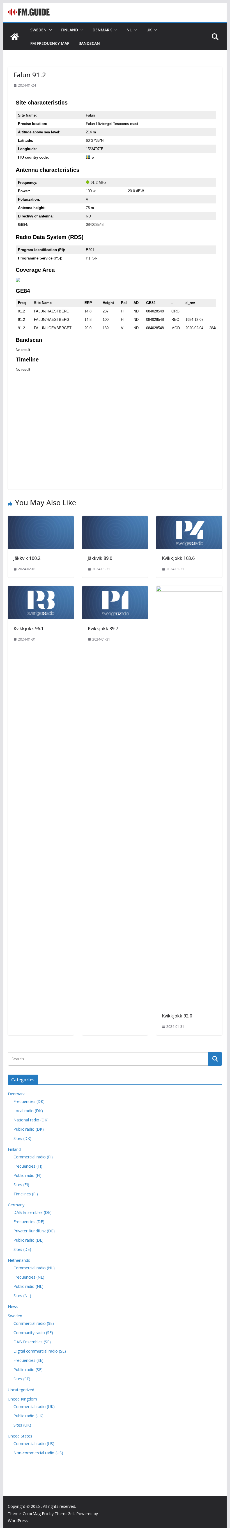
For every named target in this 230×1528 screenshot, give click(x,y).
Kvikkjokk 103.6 (178, 558)
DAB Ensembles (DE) (32, 1212)
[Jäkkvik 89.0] (115, 520)
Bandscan (89, 43)
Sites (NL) (22, 1295)
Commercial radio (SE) (33, 1323)
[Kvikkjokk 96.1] (40, 590)
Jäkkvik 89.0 (100, 558)
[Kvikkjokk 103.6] (189, 520)
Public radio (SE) (28, 1369)
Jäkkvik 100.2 (26, 558)
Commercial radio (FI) (33, 1157)
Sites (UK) (22, 1425)
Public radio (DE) (28, 1240)
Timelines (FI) (25, 1194)
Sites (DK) (22, 1138)
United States (20, 1436)
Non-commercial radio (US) (38, 1452)
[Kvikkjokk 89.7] (115, 590)
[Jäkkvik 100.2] (40, 520)
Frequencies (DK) (29, 1101)
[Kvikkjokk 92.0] (189, 590)
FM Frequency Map (50, 43)
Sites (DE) (22, 1249)
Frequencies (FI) (27, 1166)
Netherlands (19, 1260)
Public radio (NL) (28, 1286)
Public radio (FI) (27, 1175)
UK (149, 30)
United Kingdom (22, 1399)
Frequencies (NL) (28, 1277)
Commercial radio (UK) (34, 1406)
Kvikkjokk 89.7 (103, 628)
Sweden (38, 30)
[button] (49, 30)
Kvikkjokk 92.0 (177, 1016)
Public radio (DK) (28, 1129)
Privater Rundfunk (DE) (34, 1230)
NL (129, 30)
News (13, 1306)
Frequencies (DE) (28, 1221)
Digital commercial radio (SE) (39, 1351)
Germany (16, 1204)
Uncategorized (21, 1389)
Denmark (102, 30)
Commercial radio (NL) (34, 1267)
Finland (69, 30)
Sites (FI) (21, 1184)
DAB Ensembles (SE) (32, 1341)
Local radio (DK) (28, 1110)
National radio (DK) (31, 1120)
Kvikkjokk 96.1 (28, 628)
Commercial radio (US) (33, 1443)
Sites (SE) (21, 1378)
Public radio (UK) (28, 1415)
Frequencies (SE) (28, 1360)
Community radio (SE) (33, 1332)
